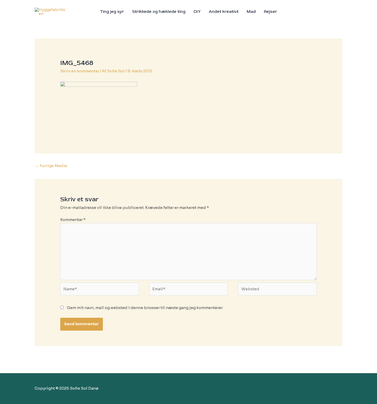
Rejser (270, 11)
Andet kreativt (224, 11)
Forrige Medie (51, 165)
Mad (251, 11)
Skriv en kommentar (79, 71)
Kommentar (73, 219)
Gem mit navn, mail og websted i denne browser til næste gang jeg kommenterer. (145, 307)
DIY (197, 11)
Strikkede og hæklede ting (158, 11)
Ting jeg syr (112, 11)
